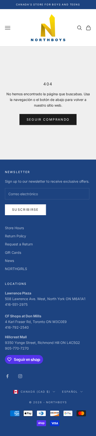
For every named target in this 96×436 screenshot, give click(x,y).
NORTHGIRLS (16, 269)
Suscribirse (25, 209)
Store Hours (14, 228)
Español (70, 391)
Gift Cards (13, 252)
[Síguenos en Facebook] (7, 376)
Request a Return (19, 244)
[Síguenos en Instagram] (20, 376)
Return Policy (15, 236)
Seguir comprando (48, 119)
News (9, 260)
